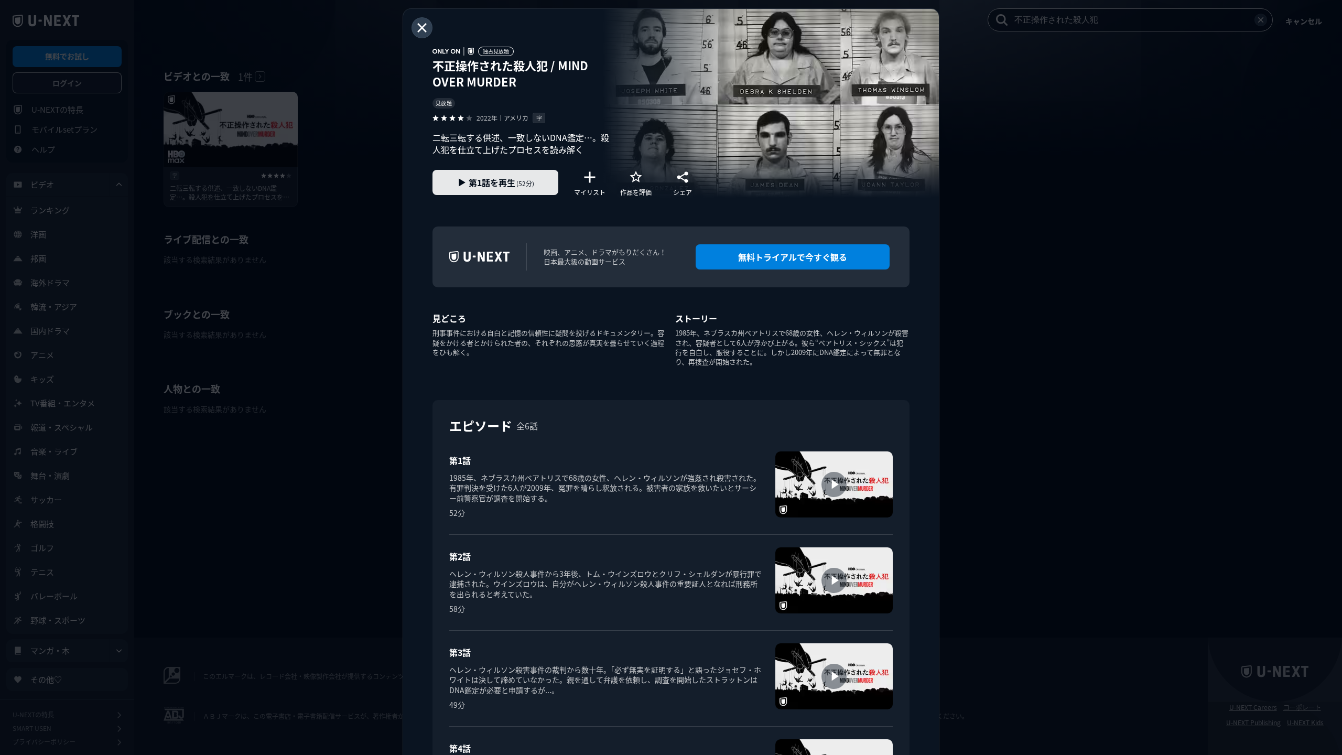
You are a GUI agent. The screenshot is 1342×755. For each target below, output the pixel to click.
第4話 (460, 748)
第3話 (460, 652)
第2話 (460, 556)
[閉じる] (422, 27)
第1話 (460, 460)
